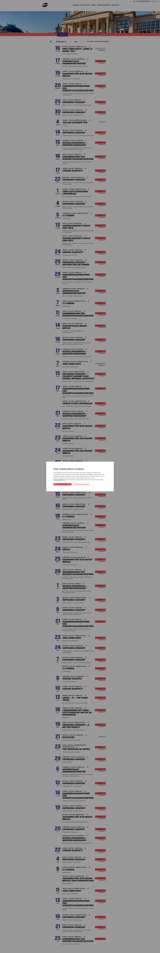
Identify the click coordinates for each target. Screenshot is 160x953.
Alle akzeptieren (62, 484)
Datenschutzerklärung (59, 480)
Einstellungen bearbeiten (81, 484)
